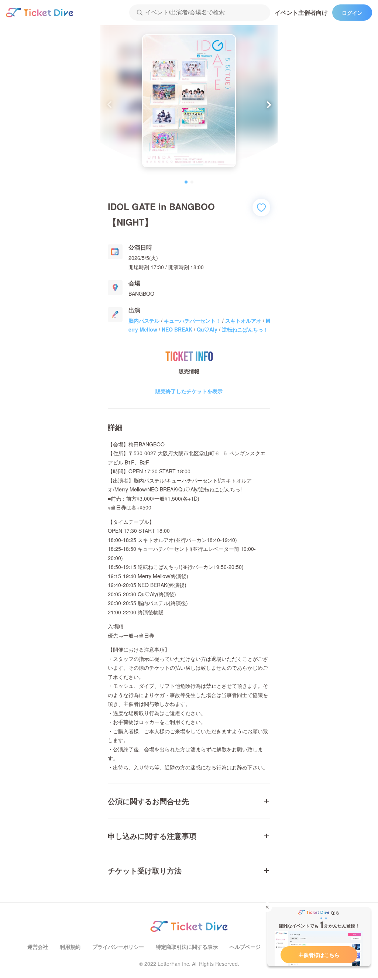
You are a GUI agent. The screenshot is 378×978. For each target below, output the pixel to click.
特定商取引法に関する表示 (187, 946)
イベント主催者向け (301, 12)
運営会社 (37, 946)
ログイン (352, 12)
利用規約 (70, 946)
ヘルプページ (245, 946)
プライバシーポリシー (118, 946)
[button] (269, 104)
